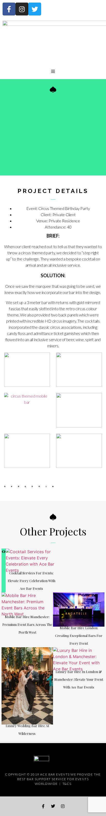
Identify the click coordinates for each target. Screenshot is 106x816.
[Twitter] (34, 9)
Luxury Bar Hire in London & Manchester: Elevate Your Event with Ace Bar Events (78, 679)
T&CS (67, 784)
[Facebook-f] (9, 9)
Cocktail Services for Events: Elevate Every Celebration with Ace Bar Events (31, 581)
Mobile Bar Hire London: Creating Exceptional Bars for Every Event (78, 635)
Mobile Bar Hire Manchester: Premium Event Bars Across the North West (27, 624)
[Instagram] (21, 9)
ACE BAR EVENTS (55, 774)
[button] (4, 487)
